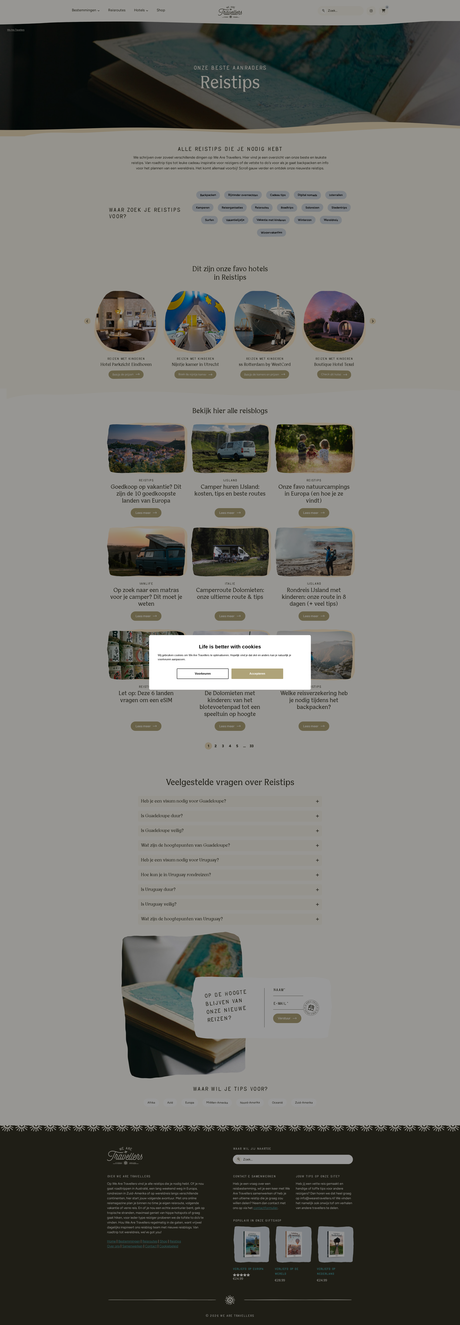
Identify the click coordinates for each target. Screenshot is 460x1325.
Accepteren (257, 673)
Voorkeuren (203, 673)
